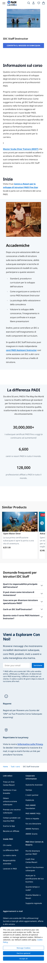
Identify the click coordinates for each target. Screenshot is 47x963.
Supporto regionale (34, 903)
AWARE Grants (31, 834)
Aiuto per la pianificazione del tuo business (35, 878)
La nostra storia (9, 855)
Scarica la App (9, 826)
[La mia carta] (43, 3)
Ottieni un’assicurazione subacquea (10, 801)
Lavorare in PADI (10, 868)
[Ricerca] (28, 3)
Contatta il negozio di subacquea (23, 45)
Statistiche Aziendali (34, 785)
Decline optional (23, 953)
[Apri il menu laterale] (4, 3)
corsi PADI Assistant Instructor (21, 350)
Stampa (29, 790)
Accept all (23, 958)
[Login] (33, 3)
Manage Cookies (23, 948)
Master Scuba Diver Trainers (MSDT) (20, 149)
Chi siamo (7, 845)
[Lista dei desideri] (38, 3)
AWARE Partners (32, 829)
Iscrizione (38, 665)
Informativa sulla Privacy (30, 744)
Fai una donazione (33, 823)
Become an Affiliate (11, 831)
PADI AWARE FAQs (33, 813)
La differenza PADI (10, 850)
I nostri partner (32, 795)
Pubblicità (30, 800)
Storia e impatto (32, 818)
